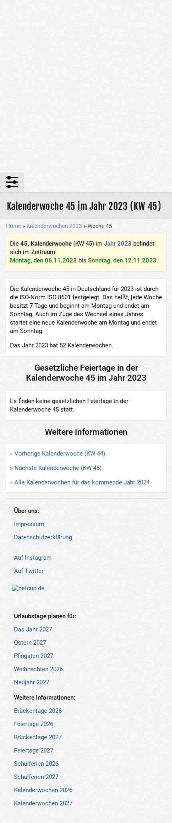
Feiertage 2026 (33, 724)
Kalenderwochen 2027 (43, 803)
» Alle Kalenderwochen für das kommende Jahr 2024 (80, 482)
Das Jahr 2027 (33, 629)
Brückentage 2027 (38, 737)
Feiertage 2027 (33, 750)
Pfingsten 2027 (33, 656)
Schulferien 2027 (36, 777)
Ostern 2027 (30, 642)
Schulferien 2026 (36, 763)
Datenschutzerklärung (43, 537)
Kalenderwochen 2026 (43, 790)
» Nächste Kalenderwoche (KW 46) (56, 468)
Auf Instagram (33, 557)
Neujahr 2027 (31, 682)
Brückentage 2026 (38, 710)
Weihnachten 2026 (38, 669)
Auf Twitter (29, 571)
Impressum (29, 524)
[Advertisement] (86, 86)
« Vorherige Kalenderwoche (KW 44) (57, 453)
